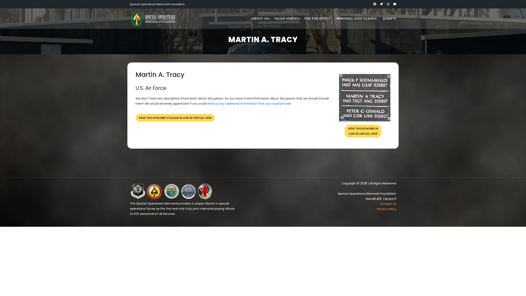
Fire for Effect (317, 18)
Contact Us (388, 204)
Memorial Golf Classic (357, 18)
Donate (389, 18)
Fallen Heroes (286, 18)
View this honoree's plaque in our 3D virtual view (175, 118)
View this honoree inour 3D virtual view (363, 131)
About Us (260, 18)
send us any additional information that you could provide (249, 104)
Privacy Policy (386, 209)
